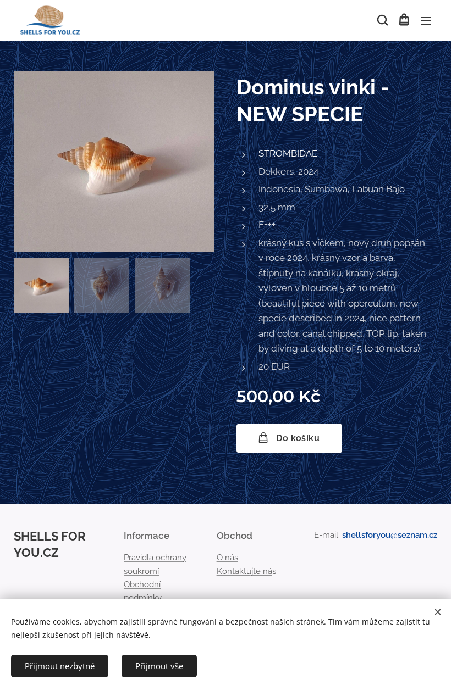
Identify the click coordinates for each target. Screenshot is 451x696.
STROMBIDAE (287, 153)
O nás (227, 558)
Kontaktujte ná (244, 571)
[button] (382, 20)
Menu (426, 20)
